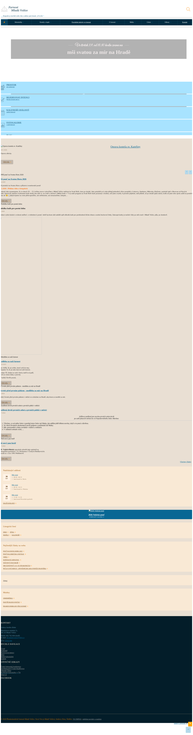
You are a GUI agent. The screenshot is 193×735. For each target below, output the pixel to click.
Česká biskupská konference (11, 667)
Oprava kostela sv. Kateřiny (125, 146)
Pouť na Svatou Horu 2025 (13, 551)
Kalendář (4, 651)
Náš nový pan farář (10, 563)
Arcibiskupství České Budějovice (12, 669)
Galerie (3, 659)
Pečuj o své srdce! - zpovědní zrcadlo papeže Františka (24, 568)
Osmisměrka (8, 598)
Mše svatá (15, 475)
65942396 (8, 641)
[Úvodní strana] (4, 22)
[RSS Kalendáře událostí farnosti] (190, 724)
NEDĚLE (6, 535)
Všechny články (185, 462)
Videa (5, 557)
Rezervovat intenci (7, 653)
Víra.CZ (4, 675)
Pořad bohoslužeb (7, 657)
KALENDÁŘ (16, 535)
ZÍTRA (12, 532)
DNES (5, 532)
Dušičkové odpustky (11, 560)
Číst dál (6, 162)
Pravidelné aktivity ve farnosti (81, 22)
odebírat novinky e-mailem (92, 719)
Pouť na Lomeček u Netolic (13, 554)
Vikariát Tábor (6, 671)
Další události (9, 503)
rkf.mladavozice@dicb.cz (15, 638)
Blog (2, 655)
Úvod (3, 649)
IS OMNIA (77, 719)
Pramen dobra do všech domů (14, 606)
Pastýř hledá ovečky (11, 602)
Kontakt (184, 22)
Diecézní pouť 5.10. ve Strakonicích (16, 566)
